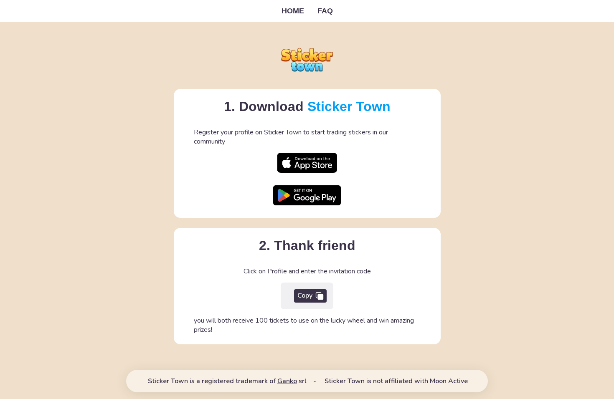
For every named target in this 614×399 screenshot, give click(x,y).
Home (293, 11)
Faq (325, 11)
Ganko (287, 381)
